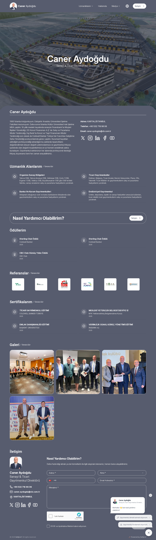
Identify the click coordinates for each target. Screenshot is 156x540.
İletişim (138, 6)
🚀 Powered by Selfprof (137, 537)
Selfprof (18, 537)
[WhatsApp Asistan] (148, 532)
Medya (115, 6)
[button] (50, 480)
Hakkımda (102, 6)
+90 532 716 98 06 (98, 126)
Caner (27, 6)
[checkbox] (48, 526)
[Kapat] (150, 495)
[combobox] (122, 472)
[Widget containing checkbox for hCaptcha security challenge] (65, 516)
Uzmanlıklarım (85, 6)
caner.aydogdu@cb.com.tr (99, 131)
